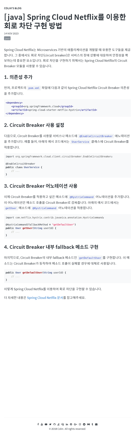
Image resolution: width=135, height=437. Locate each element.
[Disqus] (67, 362)
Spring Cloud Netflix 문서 (45, 297)
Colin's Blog (12, 8)
